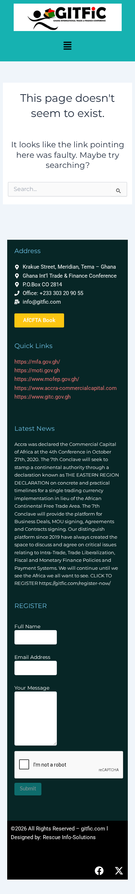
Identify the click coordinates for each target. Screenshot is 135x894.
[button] (67, 46)
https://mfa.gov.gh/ (37, 362)
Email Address (32, 657)
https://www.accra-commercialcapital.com (65, 388)
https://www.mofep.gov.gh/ (46, 379)
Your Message (31, 688)
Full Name (27, 626)
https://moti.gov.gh (37, 370)
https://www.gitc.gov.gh (42, 397)
